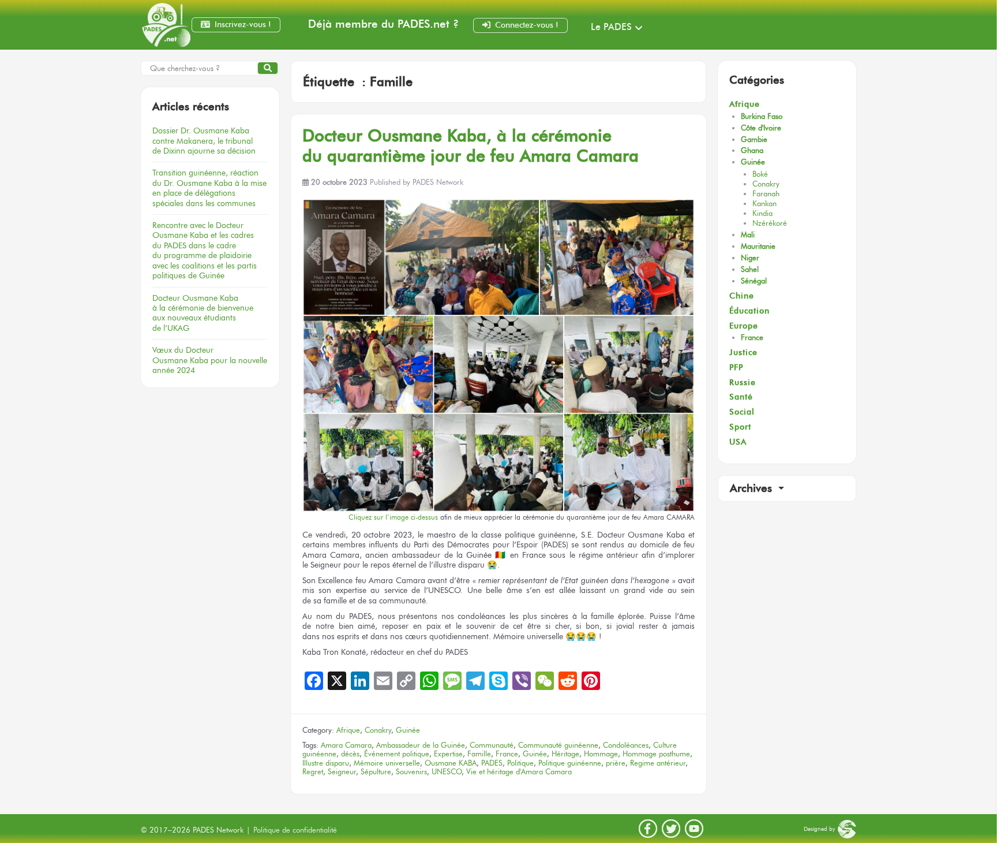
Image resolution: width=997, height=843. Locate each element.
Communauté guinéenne (558, 745)
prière (615, 763)
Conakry (378, 730)
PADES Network (438, 182)
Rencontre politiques (204, 250)
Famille (479, 753)
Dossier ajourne (204, 140)
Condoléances (626, 745)
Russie (742, 382)
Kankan (764, 203)
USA (738, 442)
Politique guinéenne (569, 763)
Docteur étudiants (202, 313)
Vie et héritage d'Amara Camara (519, 771)
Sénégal (754, 281)
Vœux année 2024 (209, 360)
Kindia (762, 213)
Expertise (448, 753)
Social (742, 412)
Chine (741, 296)
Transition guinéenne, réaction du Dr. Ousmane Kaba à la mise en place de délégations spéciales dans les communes (209, 187)
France (507, 753)
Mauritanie (758, 246)
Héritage (565, 753)
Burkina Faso (761, 116)
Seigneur (342, 771)
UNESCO (447, 771)
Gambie (754, 139)
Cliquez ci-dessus (393, 517)
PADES (492, 763)
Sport (740, 427)
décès (350, 753)
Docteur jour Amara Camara (470, 145)
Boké (760, 174)
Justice (743, 352)
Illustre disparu (325, 763)
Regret (312, 771)
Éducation (749, 311)
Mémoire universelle (387, 763)
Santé (741, 397)
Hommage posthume (656, 753)
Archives (752, 488)
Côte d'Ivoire (761, 128)
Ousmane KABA (451, 763)
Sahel (750, 269)
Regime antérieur (657, 763)
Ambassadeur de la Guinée (420, 745)
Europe (743, 326)
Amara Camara (346, 745)
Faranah (765, 193)
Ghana (752, 150)
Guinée (408, 730)
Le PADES (611, 26)
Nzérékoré (769, 223)
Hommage (601, 753)
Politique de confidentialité (295, 830)
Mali (748, 234)
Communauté (492, 745)
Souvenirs (411, 771)
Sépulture (376, 771)
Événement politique (396, 753)
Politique (520, 763)
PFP (736, 367)
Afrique (348, 730)
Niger (750, 257)
